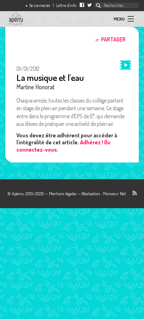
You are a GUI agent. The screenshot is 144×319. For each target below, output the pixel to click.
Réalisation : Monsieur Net (103, 193)
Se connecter (38, 5)
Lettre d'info (66, 5)
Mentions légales (62, 193)
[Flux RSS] (132, 193)
